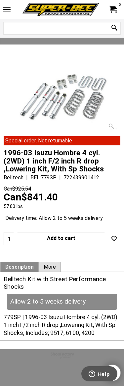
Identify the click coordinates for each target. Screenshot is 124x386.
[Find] (114, 28)
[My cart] (113, 9)
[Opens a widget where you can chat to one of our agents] (99, 374)
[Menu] (7, 10)
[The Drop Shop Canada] (60, 9)
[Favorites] (114, 238)
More (50, 267)
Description (19, 267)
